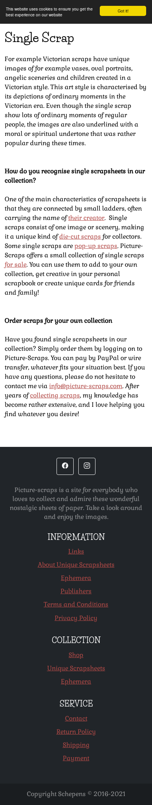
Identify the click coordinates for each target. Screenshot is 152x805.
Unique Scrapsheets (76, 668)
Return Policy (76, 732)
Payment (76, 758)
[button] (65, 466)
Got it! (123, 11)
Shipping (76, 745)
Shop (76, 655)
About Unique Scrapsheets (76, 565)
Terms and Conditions (76, 604)
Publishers (76, 591)
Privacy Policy (76, 618)
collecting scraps (55, 395)
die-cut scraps (80, 236)
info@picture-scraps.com (85, 386)
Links (76, 551)
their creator (86, 218)
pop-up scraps (95, 246)
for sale (16, 264)
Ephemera (76, 578)
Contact (76, 718)
